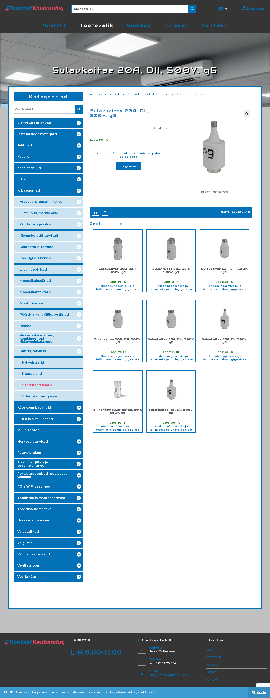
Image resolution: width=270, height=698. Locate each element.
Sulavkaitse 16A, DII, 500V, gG (171, 411)
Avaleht (211, 649)
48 (239, 212)
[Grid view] (95, 212)
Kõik (247, 212)
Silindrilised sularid (158, 94)
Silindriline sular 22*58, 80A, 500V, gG (117, 411)
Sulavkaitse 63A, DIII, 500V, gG (224, 270)
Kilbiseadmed (110, 94)
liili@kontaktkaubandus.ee (168, 675)
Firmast (211, 672)
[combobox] (129, 9)
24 (233, 212)
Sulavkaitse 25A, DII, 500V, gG (224, 341)
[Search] (192, 9)
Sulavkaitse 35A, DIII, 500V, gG (171, 341)
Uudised (212, 664)
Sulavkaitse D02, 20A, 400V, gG (118, 270)
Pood (93, 94)
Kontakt (211, 679)
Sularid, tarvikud (133, 94)
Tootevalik (213, 657)
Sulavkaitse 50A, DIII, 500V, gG (117, 341)
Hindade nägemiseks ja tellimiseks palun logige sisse (117, 287)
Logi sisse (255, 9)
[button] (247, 113)
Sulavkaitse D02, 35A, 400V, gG (171, 270)
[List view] (105, 212)
